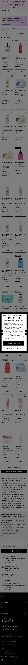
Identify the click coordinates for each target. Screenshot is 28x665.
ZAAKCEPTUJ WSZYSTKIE (13, 343)
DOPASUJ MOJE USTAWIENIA (13, 348)
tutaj (14, 323)
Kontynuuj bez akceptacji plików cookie (13, 315)
